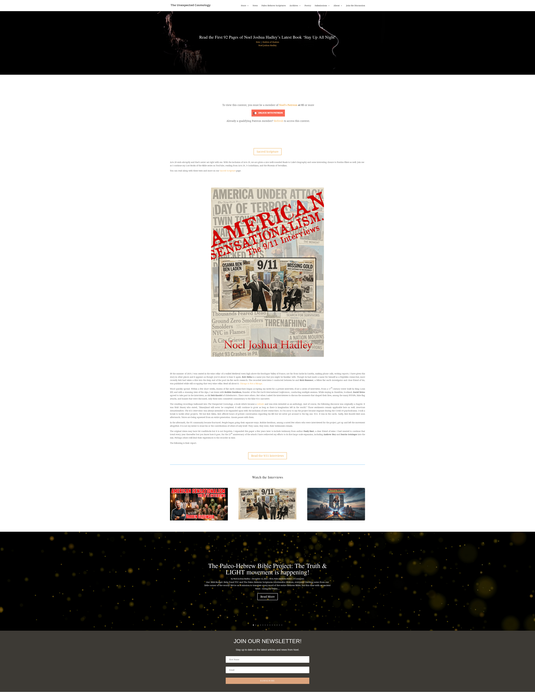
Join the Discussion (355, 6)
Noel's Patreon (288, 105)
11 (277, 625)
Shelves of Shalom (270, 42)
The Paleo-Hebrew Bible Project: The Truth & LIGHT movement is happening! (267, 568)
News (255, 6)
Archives (294, 6)
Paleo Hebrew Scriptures (274, 6)
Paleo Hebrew (280, 578)
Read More (267, 596)
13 (281, 625)
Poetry (308, 6)
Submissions (321, 6)
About (337, 6)
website (260, 404)
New (258, 42)
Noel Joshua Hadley (267, 45)
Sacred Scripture (268, 151)
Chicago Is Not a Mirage (251, 383)
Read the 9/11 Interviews (267, 456)
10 (274, 625)
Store (243, 6)
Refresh (278, 121)
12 (279, 625)
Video (289, 578)
